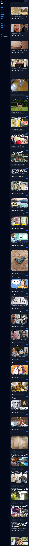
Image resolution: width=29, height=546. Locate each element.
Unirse (26, 96)
